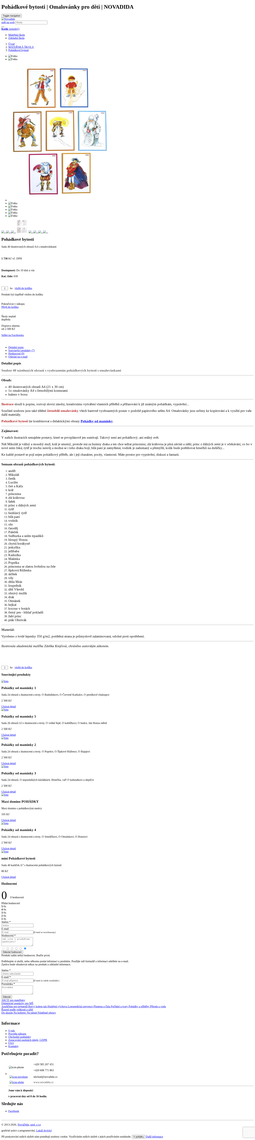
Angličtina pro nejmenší (14, 1006)
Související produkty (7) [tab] (21, 350)
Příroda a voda (157, 1006)
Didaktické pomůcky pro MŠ (17, 1003)
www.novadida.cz (43, 1082)
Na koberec (19, 1012)
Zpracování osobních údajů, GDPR (27, 1040)
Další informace (154, 1136)
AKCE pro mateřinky (13, 1000)
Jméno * (6, 922)
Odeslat (7, 997)
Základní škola (16, 37)
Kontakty (13, 1046)
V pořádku (138, 1136)
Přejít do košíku (10, 307)
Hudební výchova (57, 1006)
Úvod (11, 43)
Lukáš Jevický (44, 1130)
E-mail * (6, 977)
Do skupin (7, 1012)
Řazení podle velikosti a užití (17, 1009)
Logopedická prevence (80, 1006)
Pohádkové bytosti (18, 50)
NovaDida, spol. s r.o (29, 1124)
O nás (11, 1030)
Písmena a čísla (101, 1006)
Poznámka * (8, 983)
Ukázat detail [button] (8, 706)
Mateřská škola (16, 34)
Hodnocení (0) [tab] (16, 353)
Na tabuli (31, 1012)
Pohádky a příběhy (138, 1006)
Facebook (13, 1111)
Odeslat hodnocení (12, 952)
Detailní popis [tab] (16, 347)
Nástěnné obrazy (46, 1012)
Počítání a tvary (119, 1006)
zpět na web (8, 22)
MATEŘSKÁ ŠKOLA (21, 47)
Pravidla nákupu (17, 1033)
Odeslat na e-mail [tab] (17, 356)
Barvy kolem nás (37, 1006)
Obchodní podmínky (19, 1036)
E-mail (5, 928)
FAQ (11, 1043)
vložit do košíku (23, 288)
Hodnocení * (8, 935)
